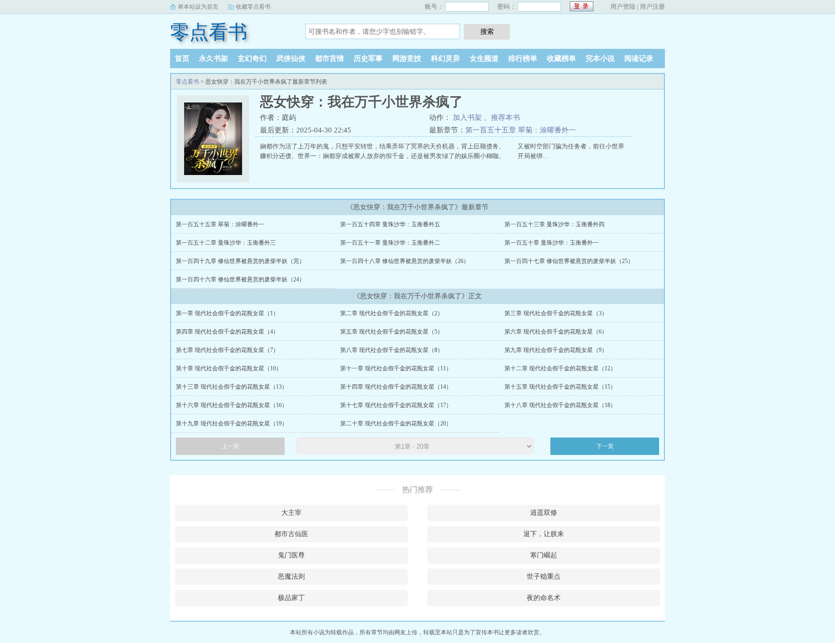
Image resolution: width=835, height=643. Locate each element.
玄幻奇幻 (252, 58)
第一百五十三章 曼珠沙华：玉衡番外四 (554, 224)
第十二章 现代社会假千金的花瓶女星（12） (560, 368)
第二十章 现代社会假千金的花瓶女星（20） (396, 423)
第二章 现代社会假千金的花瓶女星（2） (391, 313)
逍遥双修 (543, 512)
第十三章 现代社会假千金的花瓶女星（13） (232, 386)
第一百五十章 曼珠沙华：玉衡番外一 (551, 242)
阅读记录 (638, 58)
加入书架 (467, 117)
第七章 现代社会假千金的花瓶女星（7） (227, 350)
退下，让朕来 (543, 534)
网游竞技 (406, 58)
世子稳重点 (544, 576)
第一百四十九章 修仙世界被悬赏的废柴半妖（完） (240, 261)
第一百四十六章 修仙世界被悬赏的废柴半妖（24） (240, 279)
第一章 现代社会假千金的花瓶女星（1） (227, 313)
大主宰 (291, 512)
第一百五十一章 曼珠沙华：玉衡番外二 (390, 242)
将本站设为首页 (198, 6)
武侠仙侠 (290, 58)
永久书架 (213, 58)
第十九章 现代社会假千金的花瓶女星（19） (232, 423)
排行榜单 (522, 58)
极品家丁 (291, 597)
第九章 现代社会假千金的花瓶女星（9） (555, 350)
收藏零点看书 (253, 6)
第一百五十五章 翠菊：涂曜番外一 (520, 130)
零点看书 (208, 32)
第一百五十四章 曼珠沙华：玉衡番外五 (390, 224)
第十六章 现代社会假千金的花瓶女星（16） (232, 405)
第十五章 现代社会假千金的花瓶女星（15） (560, 386)
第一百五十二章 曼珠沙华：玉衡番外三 (226, 242)
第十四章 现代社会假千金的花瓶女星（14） (396, 386)
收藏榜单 (561, 58)
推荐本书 (505, 117)
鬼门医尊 (291, 555)
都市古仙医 (291, 534)
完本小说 (600, 58)
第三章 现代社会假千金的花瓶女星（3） (555, 313)
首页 (182, 58)
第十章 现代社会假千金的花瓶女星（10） (229, 368)
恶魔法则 (291, 576)
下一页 (605, 446)
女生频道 (484, 58)
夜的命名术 (544, 597)
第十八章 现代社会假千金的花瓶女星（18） (560, 405)
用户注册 (652, 6)
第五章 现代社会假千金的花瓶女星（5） (391, 331)
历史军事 (368, 58)
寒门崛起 (543, 555)
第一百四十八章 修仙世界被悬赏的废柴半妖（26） (404, 261)
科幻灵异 (445, 58)
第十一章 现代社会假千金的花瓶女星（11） (396, 368)
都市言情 (329, 58)
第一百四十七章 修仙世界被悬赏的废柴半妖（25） (568, 261)
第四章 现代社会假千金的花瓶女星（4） (227, 331)
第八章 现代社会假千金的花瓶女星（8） (391, 350)
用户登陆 (622, 6)
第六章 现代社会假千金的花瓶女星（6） (555, 331)
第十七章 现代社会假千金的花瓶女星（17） (396, 405)
